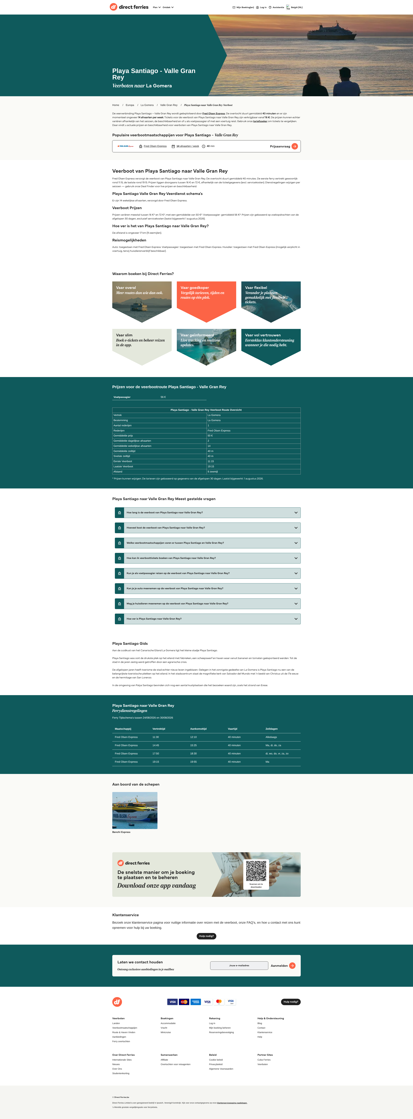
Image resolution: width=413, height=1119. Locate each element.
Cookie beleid (216, 1059)
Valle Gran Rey (168, 105)
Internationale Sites (122, 1059)
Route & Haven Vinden (123, 1032)
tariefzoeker (260, 121)
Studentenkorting (120, 1073)
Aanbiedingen (119, 1037)
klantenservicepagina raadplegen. (232, 1103)
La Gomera (147, 105)
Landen (116, 1023)
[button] (208, 512)
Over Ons (117, 1068)
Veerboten (262, 1064)
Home (115, 105)
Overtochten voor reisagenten (175, 1064)
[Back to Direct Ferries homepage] (129, 7)
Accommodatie (168, 1023)
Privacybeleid (215, 1064)
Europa (130, 105)
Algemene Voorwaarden (221, 1068)
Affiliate (164, 1059)
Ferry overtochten (121, 1041)
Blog (259, 1023)
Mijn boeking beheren (220, 1027)
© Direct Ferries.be (120, 1097)
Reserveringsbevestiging (221, 1032)
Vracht (164, 1027)
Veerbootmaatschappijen (124, 1027)
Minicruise (166, 1032)
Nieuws (116, 1064)
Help (259, 1037)
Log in (212, 1023)
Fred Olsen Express (213, 113)
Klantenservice (264, 1032)
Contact (261, 1027)
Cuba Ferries (264, 1059)
